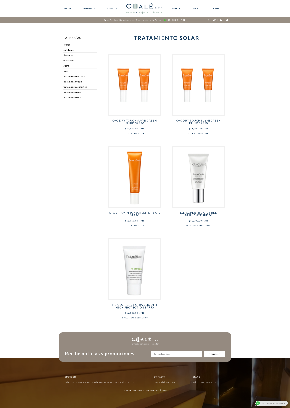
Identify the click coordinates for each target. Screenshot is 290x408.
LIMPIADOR (68, 55)
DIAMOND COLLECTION (198, 226)
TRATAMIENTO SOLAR (72, 97)
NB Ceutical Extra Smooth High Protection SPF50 (134, 306)
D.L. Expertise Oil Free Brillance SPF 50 (198, 214)
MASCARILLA (68, 60)
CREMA (66, 44)
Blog (196, 8)
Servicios (112, 8)
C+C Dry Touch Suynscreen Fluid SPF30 (134, 122)
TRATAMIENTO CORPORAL (74, 76)
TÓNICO (66, 71)
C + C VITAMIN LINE (135, 133)
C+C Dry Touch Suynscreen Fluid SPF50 (198, 122)
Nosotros (88, 8)
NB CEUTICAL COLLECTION (134, 318)
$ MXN (134, 128)
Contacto (218, 8)
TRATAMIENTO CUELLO (72, 81)
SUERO (66, 65)
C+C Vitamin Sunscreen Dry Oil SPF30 (134, 214)
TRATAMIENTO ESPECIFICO (75, 86)
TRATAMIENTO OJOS (72, 92)
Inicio (67, 8)
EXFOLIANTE (68, 49)
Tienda (176, 8)
